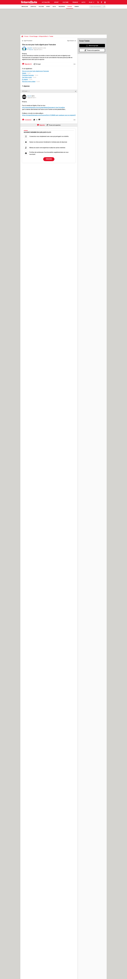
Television (61, 6)
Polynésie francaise (28, 75)
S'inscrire (49, 159)
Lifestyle (33, 6)
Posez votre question (55, 125)
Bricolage (25, 6)
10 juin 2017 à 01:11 (37, 49)
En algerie (25, 79)
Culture (65, 2)
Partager (38, 64)
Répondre (42, 125)
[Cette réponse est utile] (34, 120)
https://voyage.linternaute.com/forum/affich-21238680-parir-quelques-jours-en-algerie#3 (49, 115)
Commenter (28, 120)
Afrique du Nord (43, 36)
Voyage (69, 6)
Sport (56, 2)
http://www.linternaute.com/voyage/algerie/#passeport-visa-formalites (43, 107)
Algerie (24, 73)
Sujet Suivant (70, 40)
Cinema (76, 6)
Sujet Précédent (28, 40)
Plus (91, 2)
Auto (83, 2)
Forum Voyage (33, 36)
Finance (75, 2)
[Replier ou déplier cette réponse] (75, 91)
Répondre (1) (28, 64)
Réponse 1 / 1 (26, 91)
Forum (26, 36)
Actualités (46, 2)
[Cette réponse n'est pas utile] (39, 120)
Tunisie (51, 36)
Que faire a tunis (27, 77)
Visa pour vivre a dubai (28, 81)
